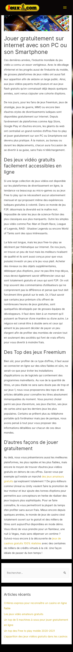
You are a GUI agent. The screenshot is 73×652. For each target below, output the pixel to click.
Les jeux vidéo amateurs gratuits (23, 614)
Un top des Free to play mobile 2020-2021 (29, 630)
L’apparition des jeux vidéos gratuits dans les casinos (35, 636)
